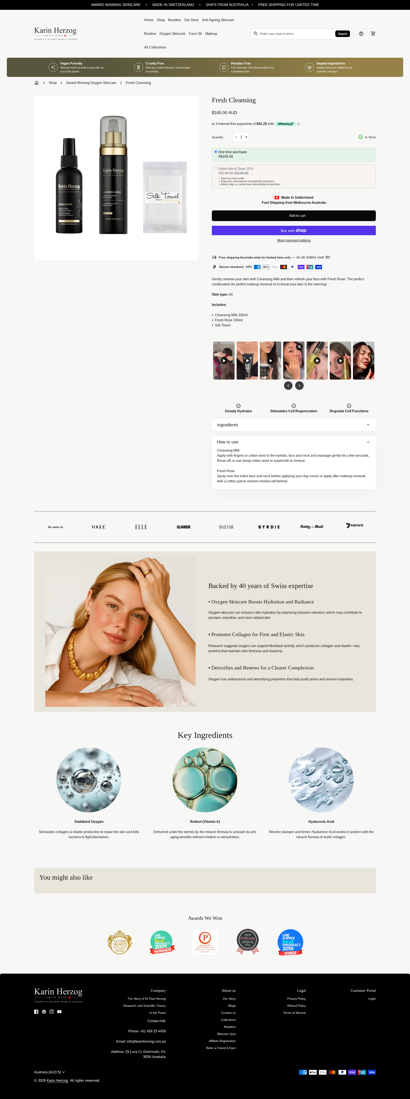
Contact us (228, 1012)
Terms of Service (294, 1012)
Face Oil (195, 33)
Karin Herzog (57, 1080)
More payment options (294, 240)
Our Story (191, 20)
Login (372, 998)
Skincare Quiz (226, 1034)
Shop (161, 20)
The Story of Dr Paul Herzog (146, 998)
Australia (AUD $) (50, 1072)
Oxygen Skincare (173, 33)
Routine (150, 33)
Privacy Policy (296, 998)
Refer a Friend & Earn (221, 1048)
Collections (228, 1019)
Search (342, 33)
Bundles (174, 20)
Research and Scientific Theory (144, 1005)
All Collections (155, 47)
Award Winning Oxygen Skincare (91, 83)
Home (148, 20)
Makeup (211, 33)
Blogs (232, 1005)
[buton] (50, 1072)
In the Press (157, 1012)
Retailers (230, 1027)
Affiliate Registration (222, 1041)
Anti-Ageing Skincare (218, 20)
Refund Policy (296, 1005)
